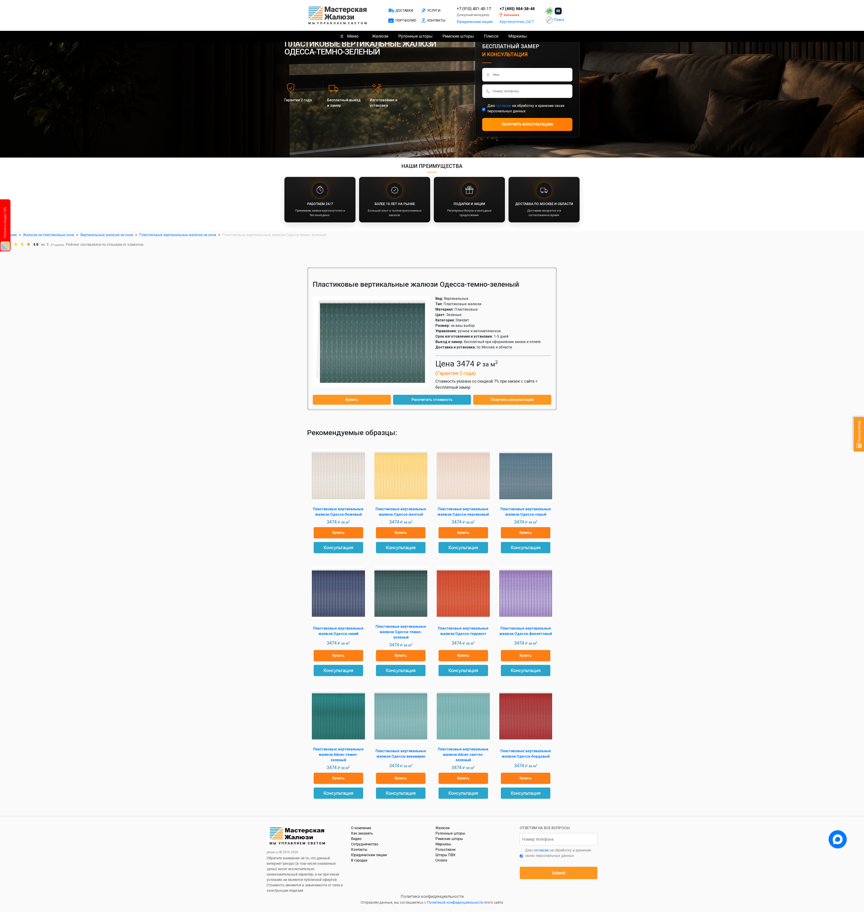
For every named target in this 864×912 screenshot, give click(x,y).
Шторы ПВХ (445, 855)
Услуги (433, 11)
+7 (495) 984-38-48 (517, 9)
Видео (356, 839)
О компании (361, 828)
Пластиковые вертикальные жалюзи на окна (177, 235)
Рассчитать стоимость (432, 399)
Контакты (436, 20)
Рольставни (445, 849)
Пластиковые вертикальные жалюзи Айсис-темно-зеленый (338, 754)
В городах (359, 860)
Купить (352, 399)
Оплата (441, 860)
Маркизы (517, 36)
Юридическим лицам (475, 22)
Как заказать (362, 833)
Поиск (559, 20)
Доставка (404, 11)
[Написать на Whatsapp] (549, 11)
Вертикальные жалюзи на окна (106, 235)
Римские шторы (458, 36)
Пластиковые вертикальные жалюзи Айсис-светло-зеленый (463, 754)
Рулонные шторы (415, 36)
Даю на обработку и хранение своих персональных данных (526, 108)
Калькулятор (859, 432)
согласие (503, 106)
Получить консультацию (512, 399)
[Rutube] (558, 11)
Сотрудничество (364, 844)
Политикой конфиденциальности (455, 902)
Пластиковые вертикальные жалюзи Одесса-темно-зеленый (401, 631)
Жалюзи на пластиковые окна (48, 235)
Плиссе (491, 36)
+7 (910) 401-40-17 (474, 9)
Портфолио (405, 20)
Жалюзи (380, 36)
